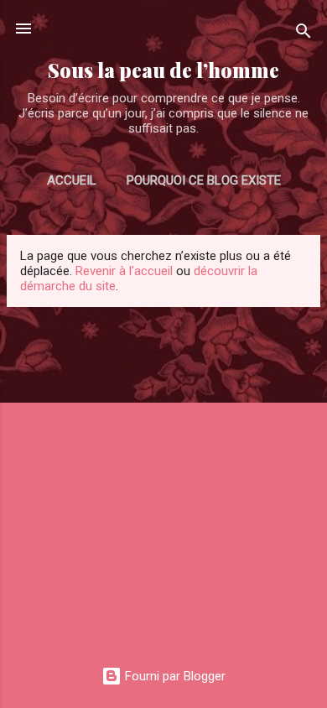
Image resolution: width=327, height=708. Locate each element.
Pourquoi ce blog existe (204, 180)
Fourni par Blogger (174, 676)
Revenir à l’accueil (124, 271)
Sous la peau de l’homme (163, 70)
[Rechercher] (303, 34)
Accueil (71, 180)
